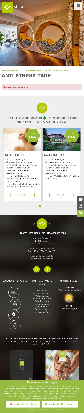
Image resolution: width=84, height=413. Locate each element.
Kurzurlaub (42, 291)
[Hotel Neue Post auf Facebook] (47, 269)
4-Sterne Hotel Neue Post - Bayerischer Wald (42, 233)
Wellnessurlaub (42, 296)
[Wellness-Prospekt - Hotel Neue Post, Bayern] (62, 367)
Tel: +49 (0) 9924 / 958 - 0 (41, 249)
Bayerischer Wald (42, 312)
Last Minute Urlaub (42, 293)
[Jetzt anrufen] (16, 7)
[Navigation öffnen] (78, 6)
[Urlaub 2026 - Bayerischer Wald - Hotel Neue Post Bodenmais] (21, 366)
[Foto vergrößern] (42, 33)
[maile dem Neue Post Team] (36, 269)
